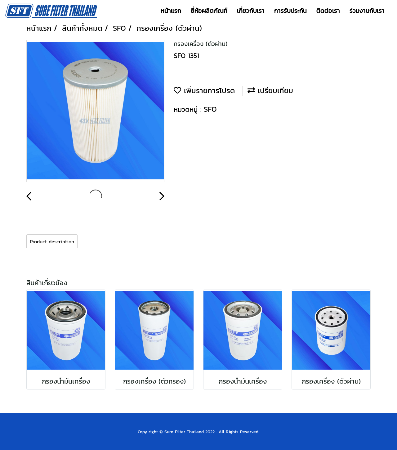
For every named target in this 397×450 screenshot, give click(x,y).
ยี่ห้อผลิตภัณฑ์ (209, 10)
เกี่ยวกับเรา (251, 10)
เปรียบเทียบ (274, 90)
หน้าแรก (171, 10)
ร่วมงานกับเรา (367, 10)
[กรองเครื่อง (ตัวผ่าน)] (95, 111)
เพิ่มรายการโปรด (208, 90)
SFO (210, 109)
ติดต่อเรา (328, 10)
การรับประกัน (290, 10)
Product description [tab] (52, 241)
